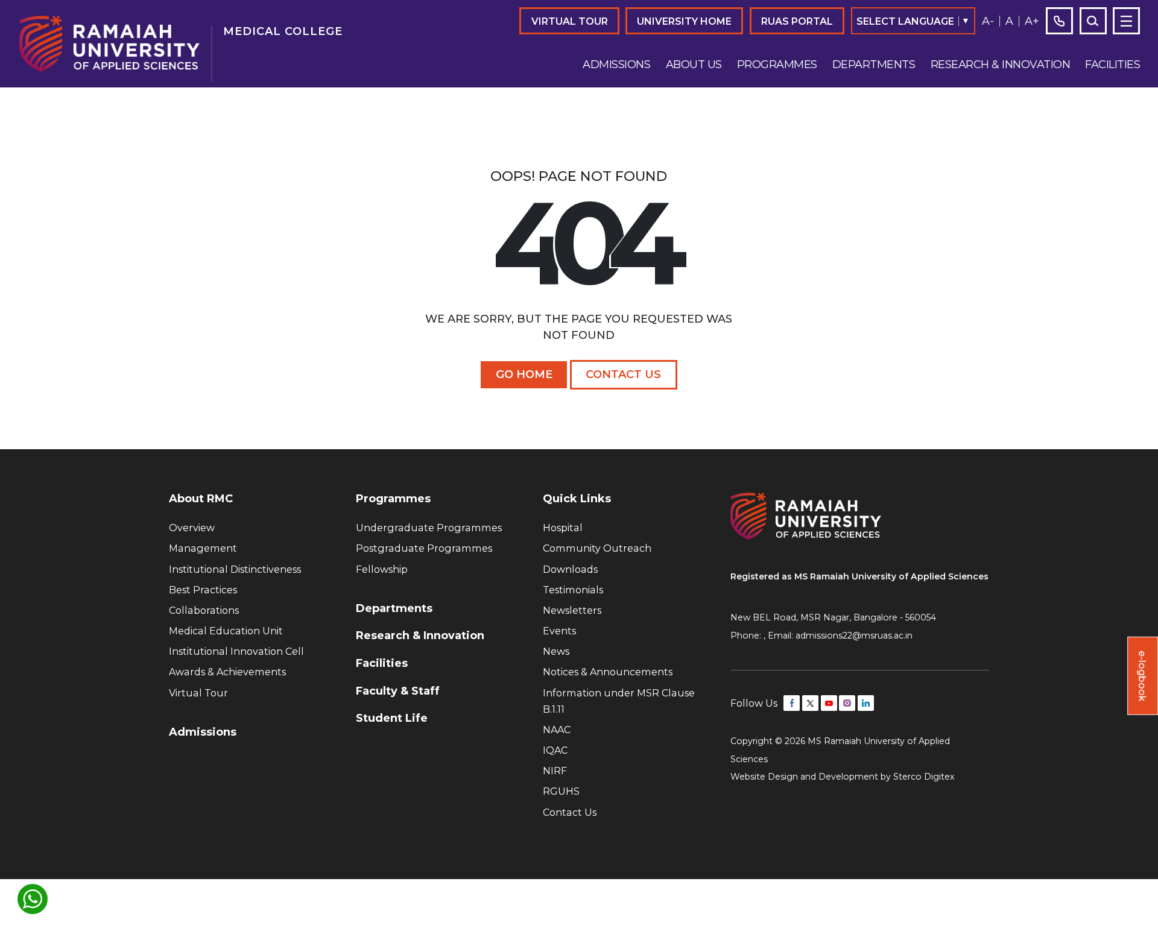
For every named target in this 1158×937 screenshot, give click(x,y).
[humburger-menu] (1126, 20)
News (556, 651)
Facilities (1112, 64)
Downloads (570, 569)
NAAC (557, 730)
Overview (192, 528)
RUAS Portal (797, 21)
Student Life (392, 718)
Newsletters (572, 610)
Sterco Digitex (924, 776)
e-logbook (1142, 675)
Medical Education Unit (226, 631)
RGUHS (561, 791)
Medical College (283, 31)
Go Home (524, 374)
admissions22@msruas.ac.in (854, 635)
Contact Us (623, 374)
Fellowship (382, 569)
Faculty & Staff (398, 691)
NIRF (555, 771)
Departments (874, 64)
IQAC (555, 750)
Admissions (616, 64)
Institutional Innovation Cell (236, 651)
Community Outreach (597, 548)
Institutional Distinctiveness (235, 569)
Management (203, 548)
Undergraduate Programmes (429, 528)
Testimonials (573, 590)
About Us (694, 64)
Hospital (563, 528)
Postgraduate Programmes (424, 548)
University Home (684, 21)
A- (988, 21)
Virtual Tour (569, 21)
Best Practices (203, 590)
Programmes (777, 64)
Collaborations (204, 610)
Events (559, 631)
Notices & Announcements (607, 672)
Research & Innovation (1001, 64)
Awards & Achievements (227, 672)
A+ (1032, 21)
